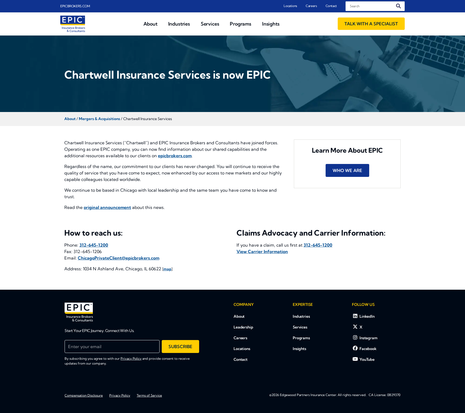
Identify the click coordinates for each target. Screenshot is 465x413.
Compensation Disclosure (84, 395)
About (239, 316)
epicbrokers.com (175, 155)
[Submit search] (398, 6)
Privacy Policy (131, 358)
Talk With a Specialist (371, 23)
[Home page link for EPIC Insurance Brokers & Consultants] (72, 23)
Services (300, 327)
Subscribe (180, 346)
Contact (331, 6)
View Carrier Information (262, 251)
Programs (301, 337)
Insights (299, 348)
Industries (301, 316)
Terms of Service (149, 395)
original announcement (107, 207)
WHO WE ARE (347, 170)
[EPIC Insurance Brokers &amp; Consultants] (79, 312)
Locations (290, 6)
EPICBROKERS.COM (75, 6)
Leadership (243, 327)
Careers (311, 6)
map (167, 269)
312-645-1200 (93, 245)
